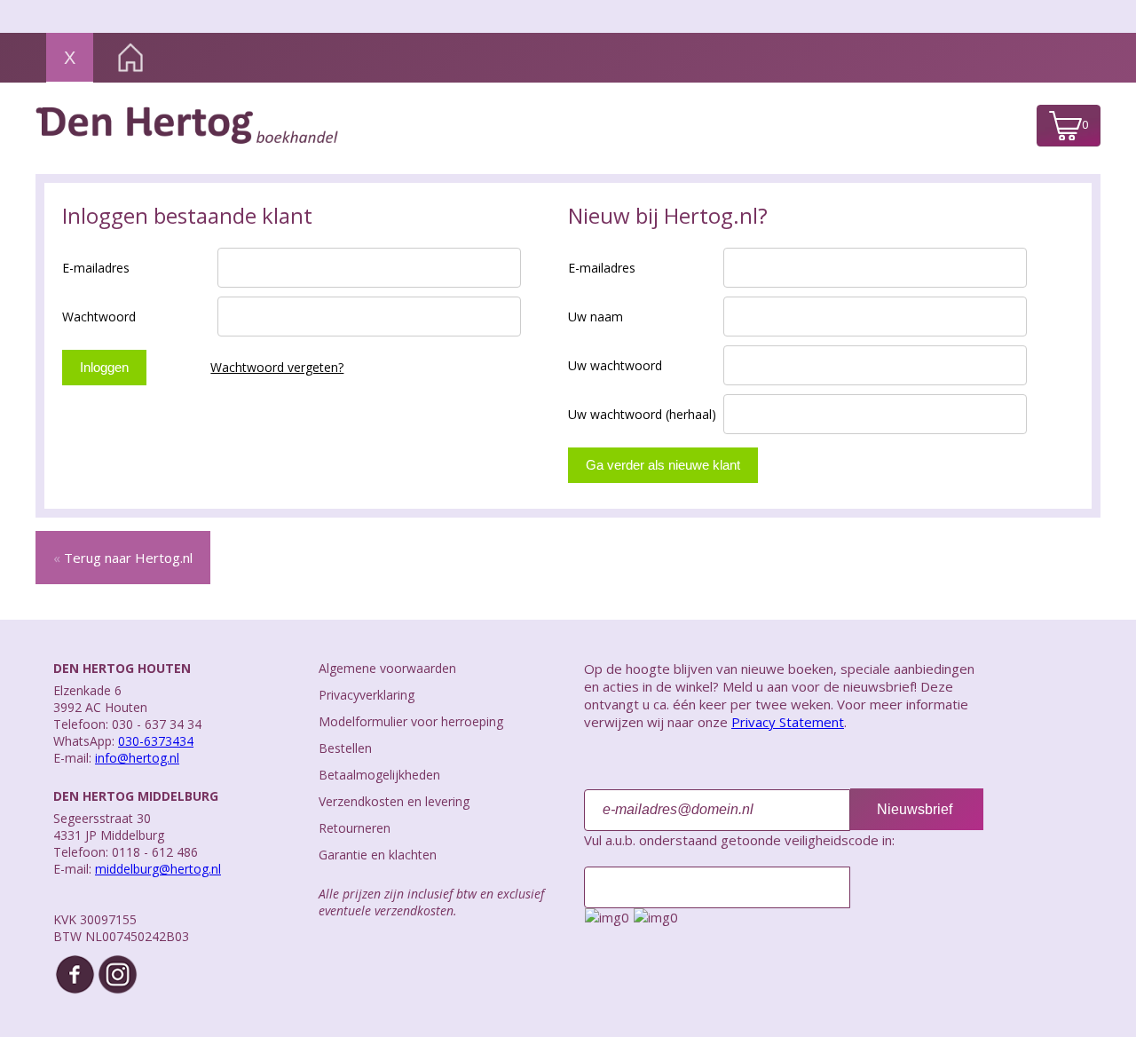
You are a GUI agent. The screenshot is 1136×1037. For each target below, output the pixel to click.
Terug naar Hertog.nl (123, 557)
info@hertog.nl (137, 757)
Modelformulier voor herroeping (411, 721)
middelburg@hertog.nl (158, 868)
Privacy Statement (787, 722)
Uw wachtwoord (615, 365)
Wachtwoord (99, 316)
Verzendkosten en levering (394, 801)
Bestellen (345, 748)
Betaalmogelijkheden (379, 774)
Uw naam (595, 316)
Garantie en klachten (378, 854)
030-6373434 (155, 740)
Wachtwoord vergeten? (276, 367)
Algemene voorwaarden (387, 668)
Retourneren (354, 827)
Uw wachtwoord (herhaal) (642, 414)
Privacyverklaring (366, 694)
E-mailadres (96, 267)
